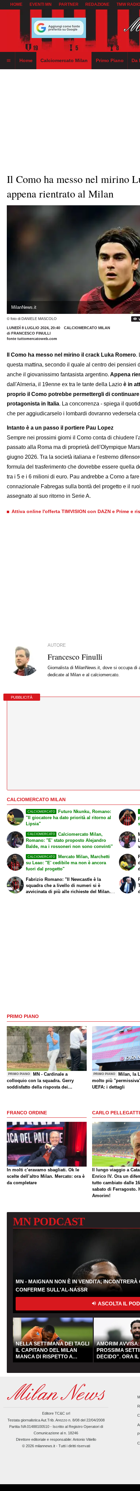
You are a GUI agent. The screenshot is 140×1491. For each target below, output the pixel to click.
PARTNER (68, 4)
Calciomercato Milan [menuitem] (64, 60)
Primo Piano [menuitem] (110, 60)
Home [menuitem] (26, 60)
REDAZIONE (97, 4)
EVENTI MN (41, 4)
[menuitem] (8, 61)
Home (16, 4)
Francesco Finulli (31, 333)
